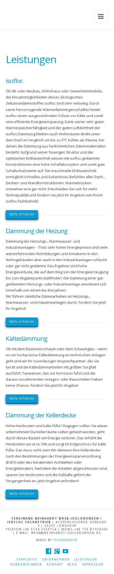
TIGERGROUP (65, 540)
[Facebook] (48, 551)
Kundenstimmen (26, 564)
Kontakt (55, 564)
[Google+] (57, 551)
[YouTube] (65, 551)
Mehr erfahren (21, 214)
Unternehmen (56, 559)
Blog (72, 564)
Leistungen (85, 559)
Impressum (92, 564)
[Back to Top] (106, 566)
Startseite (27, 559)
